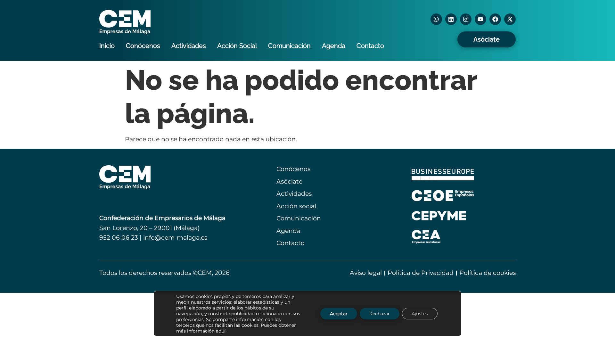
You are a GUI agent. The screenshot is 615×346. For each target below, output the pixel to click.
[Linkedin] (451, 19)
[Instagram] (466, 19)
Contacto (370, 46)
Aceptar (339, 313)
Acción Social (237, 46)
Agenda (333, 46)
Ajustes (420, 313)
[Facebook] (495, 19)
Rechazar (379, 313)
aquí (221, 331)
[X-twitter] (510, 19)
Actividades (188, 46)
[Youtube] (480, 19)
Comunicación (289, 46)
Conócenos (143, 46)
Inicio (107, 46)
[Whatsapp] (436, 19)
